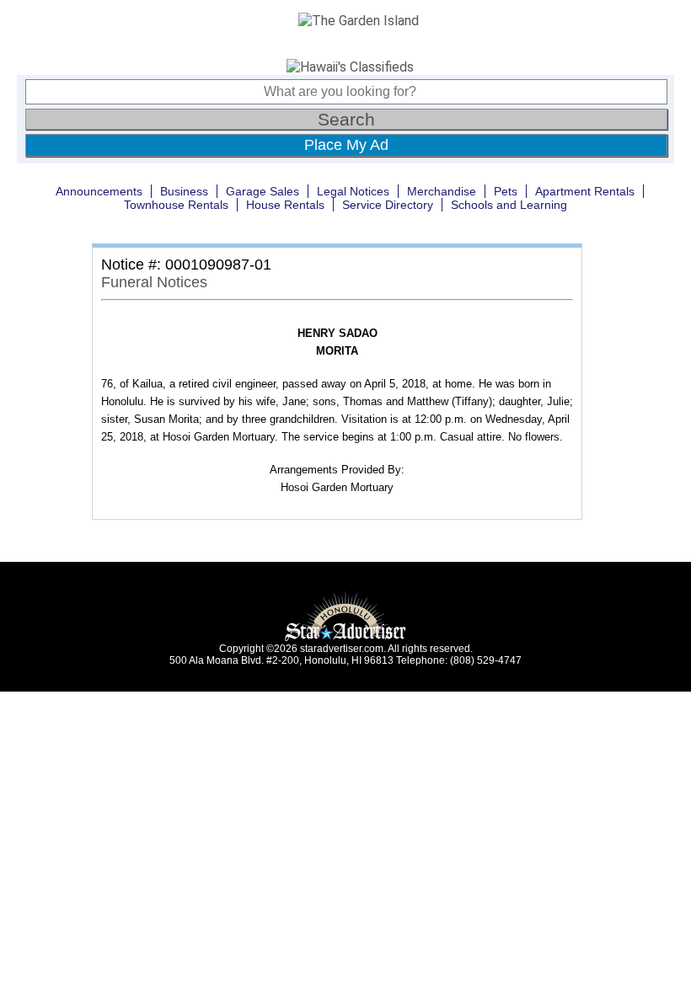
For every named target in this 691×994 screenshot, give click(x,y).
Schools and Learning (509, 204)
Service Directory (387, 204)
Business (184, 191)
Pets (505, 191)
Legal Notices (353, 191)
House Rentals (285, 204)
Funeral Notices (154, 282)
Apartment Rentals (585, 191)
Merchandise (441, 191)
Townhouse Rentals (176, 204)
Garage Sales (262, 191)
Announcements (99, 191)
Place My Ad (346, 144)
